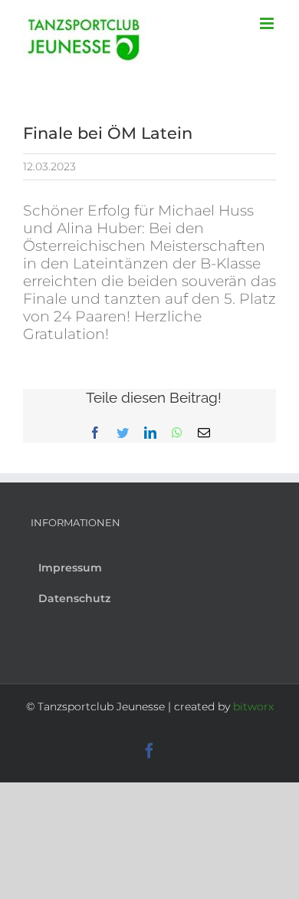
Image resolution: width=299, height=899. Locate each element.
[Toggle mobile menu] (268, 23)
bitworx (253, 706)
